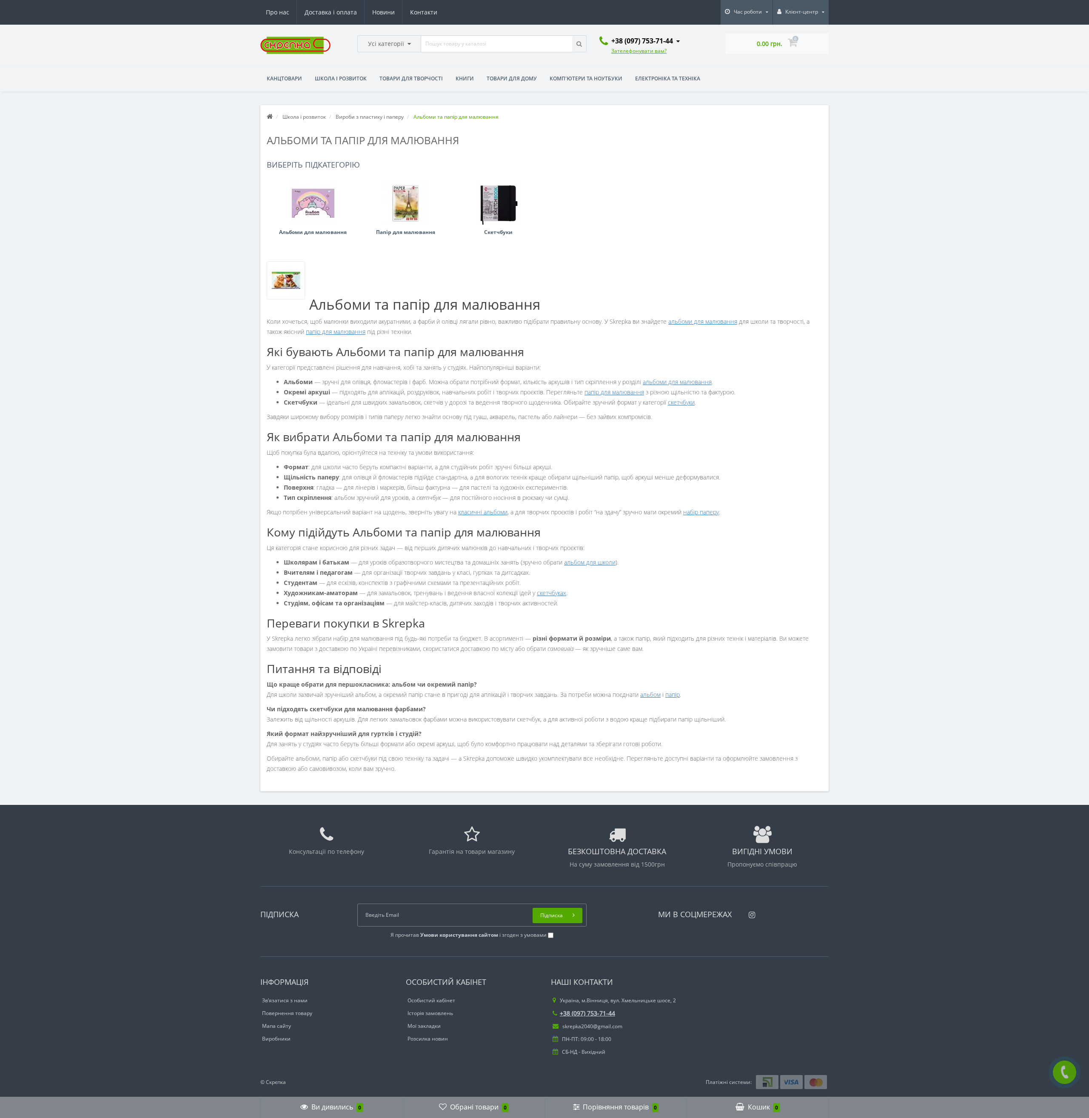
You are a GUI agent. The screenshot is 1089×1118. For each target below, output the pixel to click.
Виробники (276, 1038)
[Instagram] (749, 912)
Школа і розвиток (341, 78)
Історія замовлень (430, 1013)
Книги (465, 78)
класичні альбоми (482, 512)
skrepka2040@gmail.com (591, 1026)
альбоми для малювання (702, 321)
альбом (650, 694)
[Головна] (270, 116)
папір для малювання (335, 332)
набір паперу (701, 512)
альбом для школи (590, 562)
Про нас (277, 12)
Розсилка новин (428, 1038)
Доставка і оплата (331, 12)
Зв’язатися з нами (285, 1000)
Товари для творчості (411, 78)
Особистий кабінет (431, 1000)
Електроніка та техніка (667, 78)
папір (672, 694)
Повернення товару (287, 1013)
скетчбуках (551, 593)
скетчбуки (681, 402)
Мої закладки (424, 1026)
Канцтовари (284, 78)
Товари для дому (512, 78)
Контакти (423, 12)
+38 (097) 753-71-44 (587, 1013)
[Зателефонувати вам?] (1064, 1072)
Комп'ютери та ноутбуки (586, 78)
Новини (383, 12)
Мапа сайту (276, 1026)
